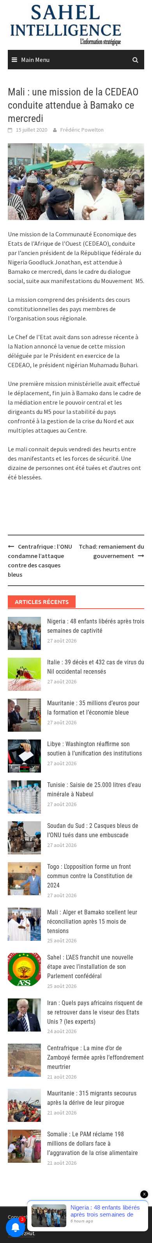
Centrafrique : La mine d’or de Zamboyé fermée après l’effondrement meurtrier (95, 1057)
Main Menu (35, 59)
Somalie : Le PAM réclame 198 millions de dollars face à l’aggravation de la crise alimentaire (92, 1143)
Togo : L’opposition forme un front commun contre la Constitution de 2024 (90, 876)
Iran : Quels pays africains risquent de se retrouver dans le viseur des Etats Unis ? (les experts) (95, 1012)
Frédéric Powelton (82, 129)
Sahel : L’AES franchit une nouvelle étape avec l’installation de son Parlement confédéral (90, 967)
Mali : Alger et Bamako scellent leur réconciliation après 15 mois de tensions (92, 921)
